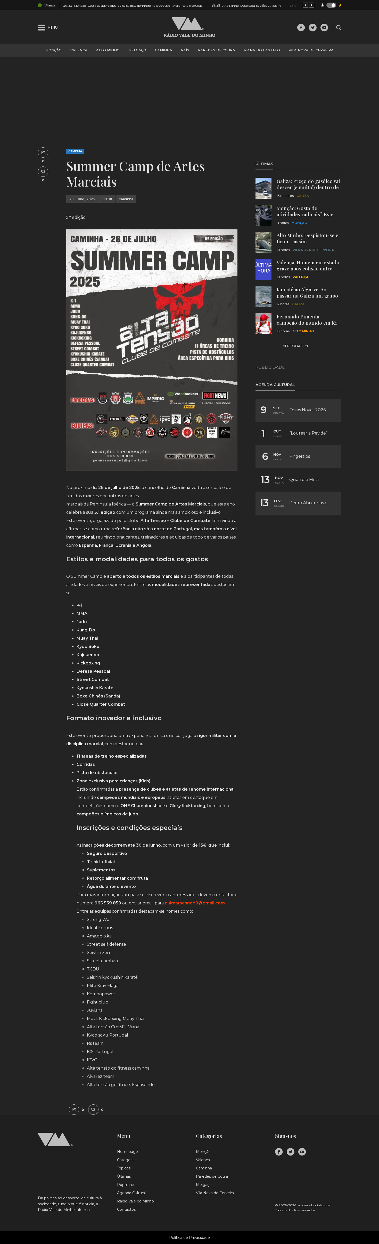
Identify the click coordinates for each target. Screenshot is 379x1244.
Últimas (124, 1176)
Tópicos (123, 1168)
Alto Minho (108, 50)
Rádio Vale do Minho (135, 1201)
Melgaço (137, 50)
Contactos (126, 1209)
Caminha (163, 50)
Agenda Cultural (131, 1193)
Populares (126, 1184)
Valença (78, 50)
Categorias (126, 1160)
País (185, 50)
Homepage (127, 1151)
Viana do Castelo (262, 50)
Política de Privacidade (189, 1237)
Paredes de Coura (216, 50)
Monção (53, 50)
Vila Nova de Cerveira (311, 50)
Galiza (302, 196)
